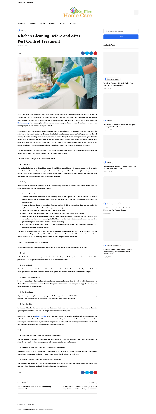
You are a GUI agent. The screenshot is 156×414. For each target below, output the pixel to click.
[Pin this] (95, 53)
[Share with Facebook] (83, 53)
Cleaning (33, 23)
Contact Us (21, 2)
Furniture (72, 23)
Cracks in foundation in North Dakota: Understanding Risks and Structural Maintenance (117, 252)
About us (30, 2)
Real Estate (22, 23)
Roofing (52, 23)
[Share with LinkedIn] (91, 53)
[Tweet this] (87, 53)
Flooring (62, 23)
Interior (42, 23)
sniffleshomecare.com (30, 409)
